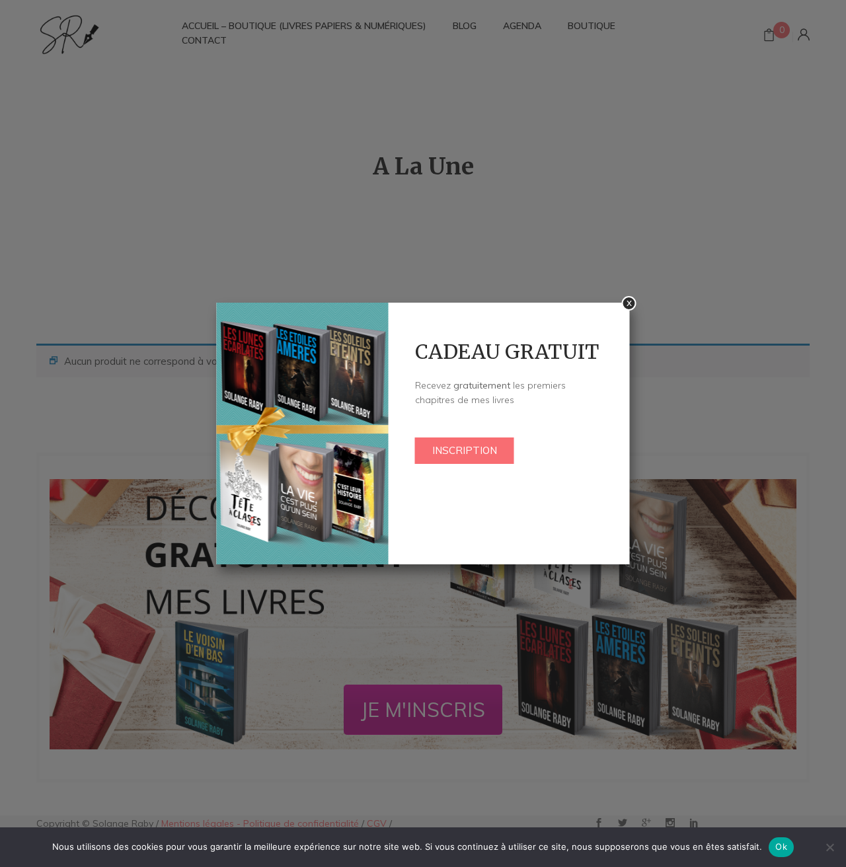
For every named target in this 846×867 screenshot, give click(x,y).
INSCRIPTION (464, 450)
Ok (781, 846)
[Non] (829, 847)
